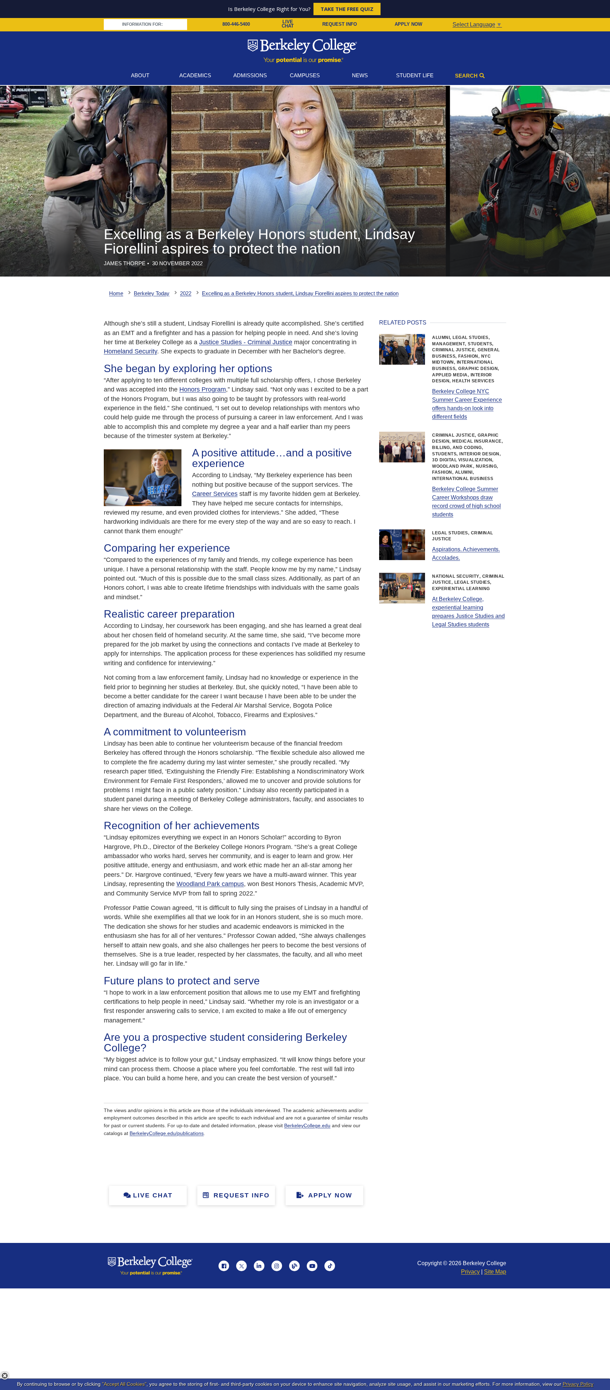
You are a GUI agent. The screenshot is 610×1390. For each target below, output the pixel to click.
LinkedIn (259, 1266)
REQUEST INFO (339, 24)
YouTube (312, 1266)
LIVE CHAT (288, 24)
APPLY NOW (408, 24)
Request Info (240, 1195)
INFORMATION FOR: (143, 24)
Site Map (495, 1272)
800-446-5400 (236, 24)
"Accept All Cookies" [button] (124, 1384)
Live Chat (153, 1195)
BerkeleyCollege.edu (307, 1125)
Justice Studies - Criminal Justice (245, 342)
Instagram (276, 1266)
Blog (294, 1266)
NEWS (360, 75)
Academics (195, 75)
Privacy (470, 1272)
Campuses (305, 75)
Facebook (224, 1266)
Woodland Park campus (210, 883)
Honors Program (202, 389)
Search (466, 76)
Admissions (250, 75)
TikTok (329, 1266)
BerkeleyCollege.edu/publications (167, 1133)
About (140, 75)
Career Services (215, 493)
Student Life (414, 75)
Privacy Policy (578, 1384)
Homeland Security (130, 351)
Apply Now (329, 1195)
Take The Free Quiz (347, 8)
